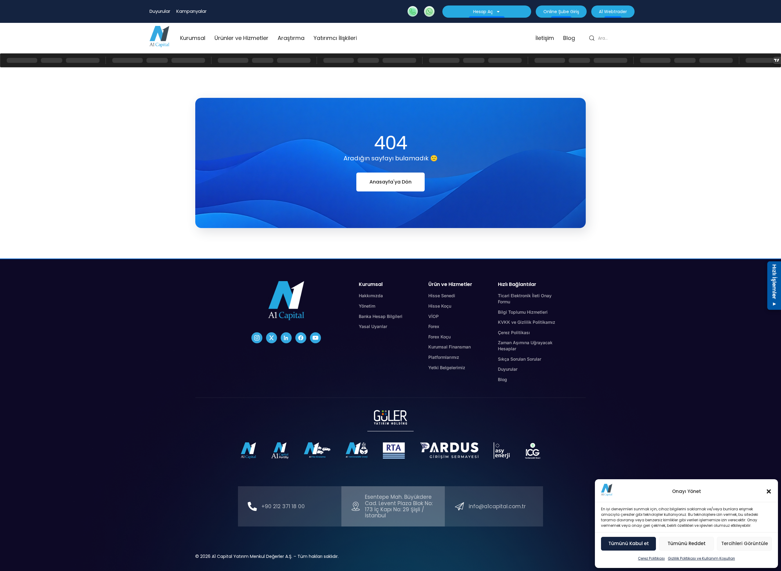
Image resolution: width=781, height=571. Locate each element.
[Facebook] (300, 337)
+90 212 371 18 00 (283, 506)
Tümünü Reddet (687, 543)
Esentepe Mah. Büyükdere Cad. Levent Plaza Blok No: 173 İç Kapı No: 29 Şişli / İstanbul (399, 506)
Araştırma (291, 38)
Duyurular (159, 11)
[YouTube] (315, 337)
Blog (569, 38)
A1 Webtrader (613, 12)
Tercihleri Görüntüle (744, 543)
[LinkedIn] (286, 337)
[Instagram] (256, 337)
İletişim (544, 38)
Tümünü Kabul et (628, 543)
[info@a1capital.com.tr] (459, 506)
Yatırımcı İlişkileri (335, 38)
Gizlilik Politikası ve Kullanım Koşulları (701, 558)
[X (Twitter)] (271, 337)
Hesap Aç (483, 12)
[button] (769, 491)
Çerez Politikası (651, 558)
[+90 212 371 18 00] (252, 506)
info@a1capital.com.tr (497, 506)
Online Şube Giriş (561, 12)
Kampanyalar (191, 11)
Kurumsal (192, 38)
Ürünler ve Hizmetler (241, 38)
